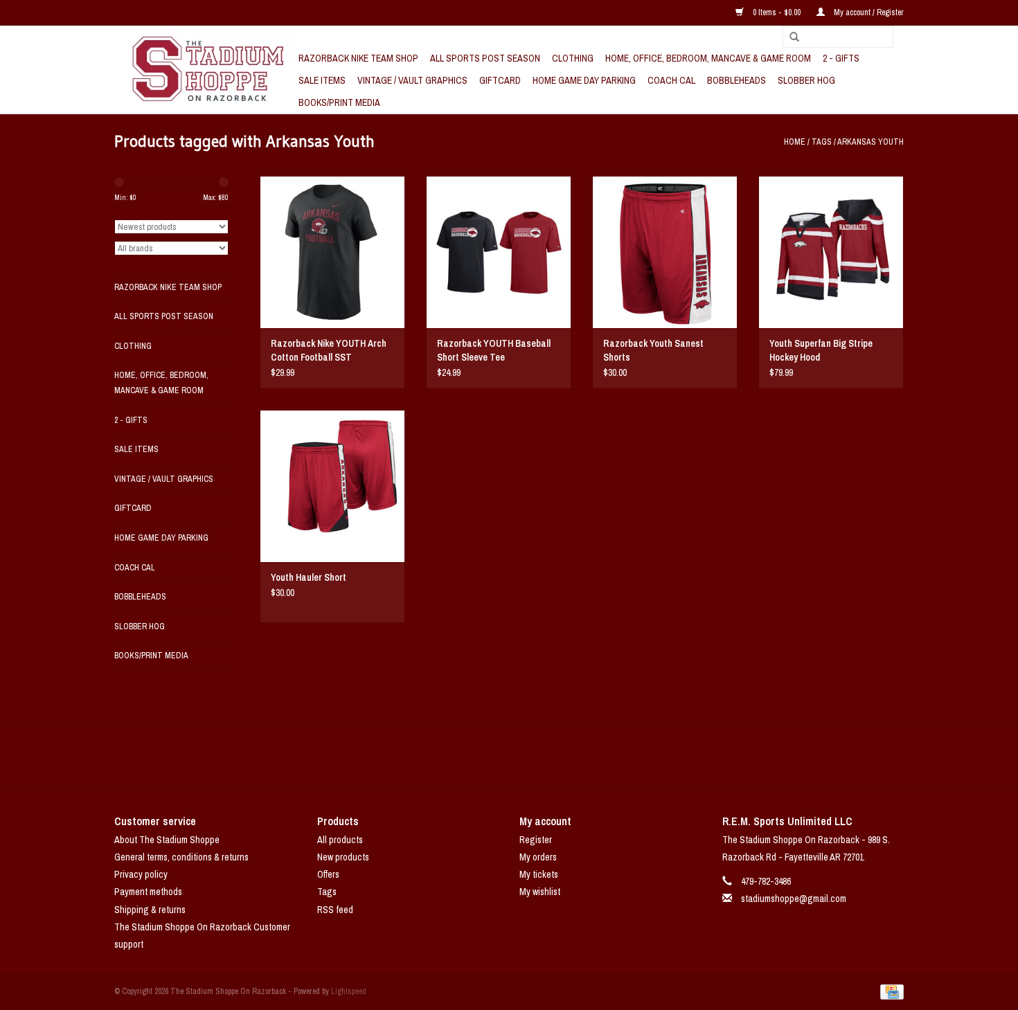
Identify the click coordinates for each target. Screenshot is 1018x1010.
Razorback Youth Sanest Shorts (653, 350)
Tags (822, 141)
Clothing (572, 58)
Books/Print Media (339, 102)
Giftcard (500, 80)
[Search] (789, 37)
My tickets (538, 874)
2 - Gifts (841, 58)
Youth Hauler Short (308, 577)
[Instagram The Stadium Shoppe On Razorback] (557, 759)
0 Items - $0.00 (777, 12)
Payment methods (148, 891)
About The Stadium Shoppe (167, 839)
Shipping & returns (150, 909)
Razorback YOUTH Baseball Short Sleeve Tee (494, 350)
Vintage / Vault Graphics (412, 80)
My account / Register (868, 12)
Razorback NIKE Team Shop (358, 58)
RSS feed (335, 909)
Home (794, 141)
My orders (538, 857)
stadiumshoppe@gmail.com (793, 898)
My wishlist (539, 891)
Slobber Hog (806, 80)
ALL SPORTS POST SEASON (485, 58)
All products (340, 839)
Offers (328, 874)
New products (343, 857)
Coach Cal (671, 80)
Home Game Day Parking (584, 80)
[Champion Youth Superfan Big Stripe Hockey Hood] (831, 252)
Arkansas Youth (870, 141)
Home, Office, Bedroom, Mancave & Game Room (708, 58)
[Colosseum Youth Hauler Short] (332, 486)
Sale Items (322, 80)
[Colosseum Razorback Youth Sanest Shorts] (665, 252)
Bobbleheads (736, 80)
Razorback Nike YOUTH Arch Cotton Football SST (328, 350)
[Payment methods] (889, 991)
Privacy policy (141, 874)
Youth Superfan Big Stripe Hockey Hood (821, 350)
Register (535, 839)
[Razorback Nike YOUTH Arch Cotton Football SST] (332, 252)
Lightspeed (348, 991)
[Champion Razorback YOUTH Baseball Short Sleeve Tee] (498, 252)
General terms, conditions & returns (181, 857)
